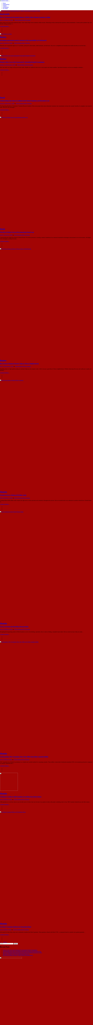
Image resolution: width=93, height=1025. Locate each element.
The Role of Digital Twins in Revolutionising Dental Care (17, 232)
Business (3, 37)
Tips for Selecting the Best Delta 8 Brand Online (14, 626)
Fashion (5, 5)
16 (3, 942)
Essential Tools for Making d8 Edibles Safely (13, 495)
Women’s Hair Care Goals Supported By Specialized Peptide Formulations (22, 62)
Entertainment (6, 4)
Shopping (3, 492)
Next (6, 942)
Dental (2, 97)
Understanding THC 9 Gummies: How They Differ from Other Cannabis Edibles (24, 756)
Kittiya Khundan (18, 20)
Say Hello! (5, 8)
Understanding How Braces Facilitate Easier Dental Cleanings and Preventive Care (24, 100)
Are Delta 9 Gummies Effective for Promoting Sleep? (15, 927)
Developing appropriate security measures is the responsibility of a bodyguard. (23, 40)
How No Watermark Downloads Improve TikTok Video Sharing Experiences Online (25, 17)
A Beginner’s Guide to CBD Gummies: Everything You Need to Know (20, 796)
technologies (6, 7)
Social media (5, 14)
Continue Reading (5, 26)
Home (4, 3)
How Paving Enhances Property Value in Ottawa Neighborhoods (19, 363)
